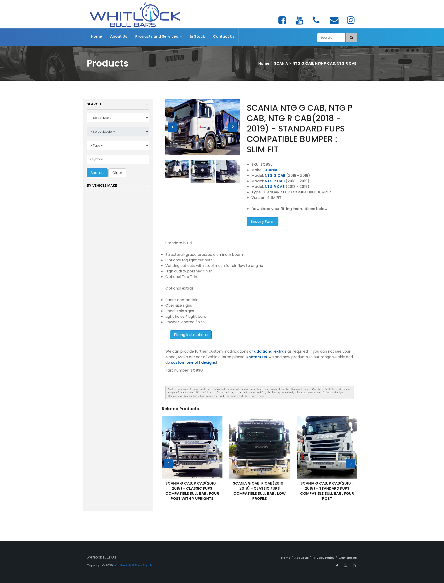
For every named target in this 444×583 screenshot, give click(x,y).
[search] (351, 37)
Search (94, 104)
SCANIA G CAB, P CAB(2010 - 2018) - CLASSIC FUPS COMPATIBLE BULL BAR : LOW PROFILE (259, 491)
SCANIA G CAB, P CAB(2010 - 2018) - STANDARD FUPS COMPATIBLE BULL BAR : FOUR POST (327, 491)
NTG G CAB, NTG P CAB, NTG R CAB (325, 63)
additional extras (270, 351)
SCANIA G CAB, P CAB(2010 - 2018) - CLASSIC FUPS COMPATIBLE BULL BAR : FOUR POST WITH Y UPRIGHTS (192, 491)
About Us (118, 36)
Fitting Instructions (191, 334)
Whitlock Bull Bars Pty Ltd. (134, 565)
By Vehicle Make (102, 185)
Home (96, 36)
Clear (117, 172)
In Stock (197, 36)
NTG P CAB (275, 181)
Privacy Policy (323, 558)
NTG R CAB (275, 186)
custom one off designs (193, 362)
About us (301, 558)
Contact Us (223, 36)
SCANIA (281, 63)
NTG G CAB (275, 175)
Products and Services (157, 36)
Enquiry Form (262, 221)
